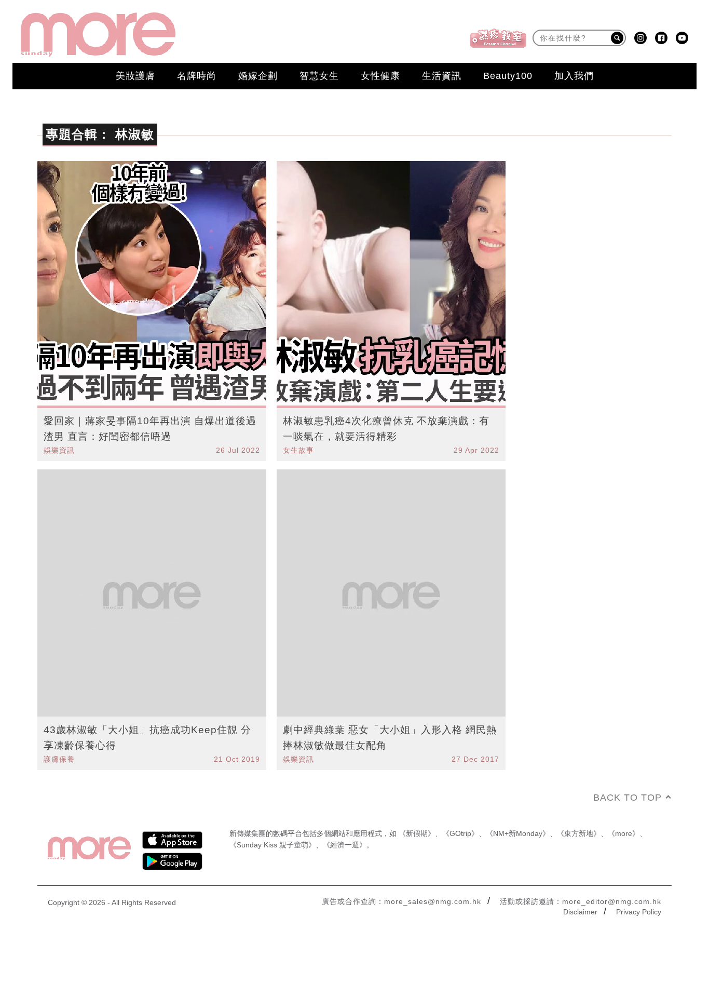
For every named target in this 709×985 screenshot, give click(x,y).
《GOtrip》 (460, 833)
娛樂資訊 (59, 450)
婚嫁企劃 (258, 76)
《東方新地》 (579, 833)
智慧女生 (319, 76)
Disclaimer (580, 912)
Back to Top (627, 797)
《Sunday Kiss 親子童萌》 (272, 845)
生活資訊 (441, 76)
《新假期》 (417, 833)
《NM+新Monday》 (518, 833)
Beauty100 (508, 76)
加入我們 (574, 76)
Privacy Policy (638, 912)
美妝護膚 (135, 76)
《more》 (623, 833)
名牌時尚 (196, 76)
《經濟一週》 (344, 845)
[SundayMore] (98, 34)
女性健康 (380, 76)
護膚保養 (59, 759)
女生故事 (298, 450)
